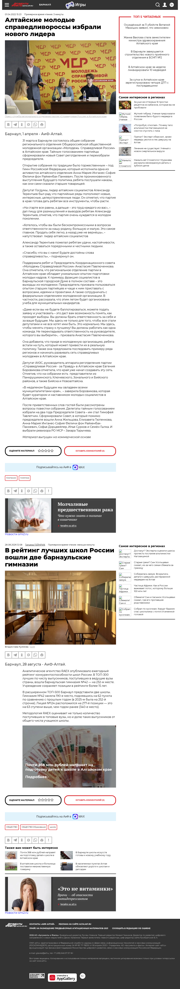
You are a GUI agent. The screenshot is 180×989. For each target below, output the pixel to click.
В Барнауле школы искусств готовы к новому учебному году (93, 854)
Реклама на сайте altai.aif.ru (75, 924)
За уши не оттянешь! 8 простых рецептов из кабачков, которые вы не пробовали (154, 105)
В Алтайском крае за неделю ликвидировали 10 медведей (147, 69)
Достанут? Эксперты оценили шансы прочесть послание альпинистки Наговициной (154, 553)
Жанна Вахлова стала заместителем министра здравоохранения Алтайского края (147, 40)
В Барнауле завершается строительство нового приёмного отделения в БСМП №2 (147, 54)
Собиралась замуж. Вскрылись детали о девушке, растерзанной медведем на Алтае (152, 577)
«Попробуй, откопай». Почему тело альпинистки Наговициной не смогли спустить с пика (153, 128)
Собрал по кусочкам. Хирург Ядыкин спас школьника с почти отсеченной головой (154, 611)
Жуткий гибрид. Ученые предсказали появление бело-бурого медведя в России (154, 116)
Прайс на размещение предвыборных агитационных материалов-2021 (68, 928)
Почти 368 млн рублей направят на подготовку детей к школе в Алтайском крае (68, 767)
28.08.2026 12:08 (13, 544)
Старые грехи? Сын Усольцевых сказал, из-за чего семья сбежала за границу (153, 565)
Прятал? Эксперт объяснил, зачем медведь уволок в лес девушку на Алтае (152, 139)
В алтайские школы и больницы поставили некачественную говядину (37, 866)
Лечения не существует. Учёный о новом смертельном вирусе (152, 150)
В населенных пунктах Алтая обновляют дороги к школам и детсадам (93, 866)
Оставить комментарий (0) (90, 451)
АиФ (32, 646)
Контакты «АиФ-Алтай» (42, 924)
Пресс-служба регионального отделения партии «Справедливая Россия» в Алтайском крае (56, 116)
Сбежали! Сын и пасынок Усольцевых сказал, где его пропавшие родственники (154, 600)
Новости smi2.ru (16, 534)
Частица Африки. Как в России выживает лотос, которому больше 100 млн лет (153, 588)
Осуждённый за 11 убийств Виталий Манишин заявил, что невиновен (147, 26)
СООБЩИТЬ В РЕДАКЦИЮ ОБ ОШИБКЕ (131, 928)
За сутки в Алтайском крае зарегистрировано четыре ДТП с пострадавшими (147, 82)
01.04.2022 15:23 (13, 14)
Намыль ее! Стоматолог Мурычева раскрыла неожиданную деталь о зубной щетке (153, 163)
